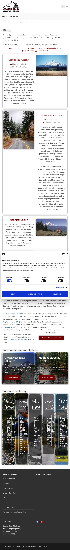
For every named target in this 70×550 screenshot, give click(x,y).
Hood (63, 404)
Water (23, 404)
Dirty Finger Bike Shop (18, 340)
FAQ (4, 498)
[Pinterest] (42, 522)
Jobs (5, 502)
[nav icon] (67, 6)
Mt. (36, 404)
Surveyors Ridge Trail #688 (13, 314)
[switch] (26, 280)
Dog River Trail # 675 (11, 322)
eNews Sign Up (9, 493)
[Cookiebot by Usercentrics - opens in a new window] (60, 254)
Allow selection (35, 294)
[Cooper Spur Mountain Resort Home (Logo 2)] (11, 6)
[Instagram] (39, 522)
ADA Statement (9, 479)
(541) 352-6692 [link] (9, 534)
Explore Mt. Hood (47, 378)
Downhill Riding (9, 488)
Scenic (51, 404)
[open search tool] (63, 6)
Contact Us (7, 483)
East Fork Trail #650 (10, 327)
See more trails (13, 378)
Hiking (9, 404)
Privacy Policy (42, 546)
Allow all (57, 294)
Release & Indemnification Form (15, 512)
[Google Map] (50, 488)
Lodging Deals (8, 507)
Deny (13, 294)
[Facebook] (37, 522)
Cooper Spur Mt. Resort (12, 526)
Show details (60, 287)
